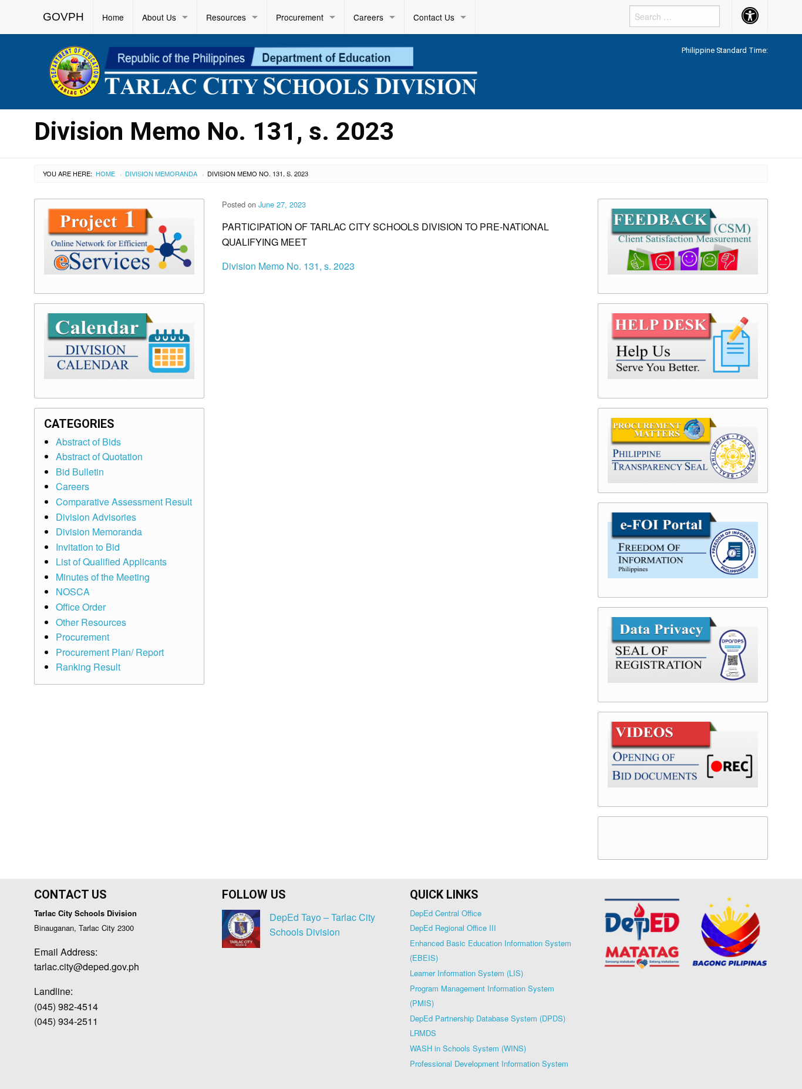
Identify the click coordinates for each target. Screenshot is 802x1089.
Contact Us (433, 17)
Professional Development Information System (489, 1063)
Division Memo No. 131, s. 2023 (288, 266)
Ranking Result (88, 666)
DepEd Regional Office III (453, 927)
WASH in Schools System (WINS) (468, 1048)
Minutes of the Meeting (103, 577)
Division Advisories (96, 517)
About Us (159, 17)
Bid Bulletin (80, 471)
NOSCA (73, 591)
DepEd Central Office (445, 913)
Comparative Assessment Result (124, 501)
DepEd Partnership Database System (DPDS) (487, 1018)
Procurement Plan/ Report (110, 652)
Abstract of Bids (88, 441)
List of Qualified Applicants (111, 561)
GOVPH (63, 17)
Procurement (300, 17)
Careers (368, 17)
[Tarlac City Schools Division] (307, 70)
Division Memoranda (161, 173)
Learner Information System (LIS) (466, 973)
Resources (226, 17)
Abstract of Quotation (99, 456)
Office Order (81, 607)
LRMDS (423, 1032)
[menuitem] (63, 17)
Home (113, 17)
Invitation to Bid (88, 547)
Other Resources (91, 622)
